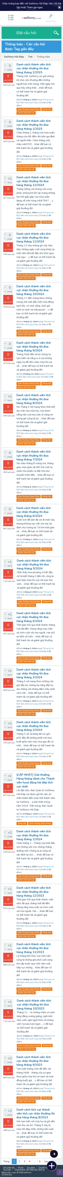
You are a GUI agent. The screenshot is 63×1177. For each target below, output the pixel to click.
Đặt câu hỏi (26, 32)
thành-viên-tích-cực (26, 113)
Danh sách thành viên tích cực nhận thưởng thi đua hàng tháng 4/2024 (33, 617)
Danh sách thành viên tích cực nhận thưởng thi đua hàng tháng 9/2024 (33, 347)
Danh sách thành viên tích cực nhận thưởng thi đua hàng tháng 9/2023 (33, 1061)
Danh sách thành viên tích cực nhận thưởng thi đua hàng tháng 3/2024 (33, 673)
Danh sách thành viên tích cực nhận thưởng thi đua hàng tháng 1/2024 (33, 835)
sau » (47, 1161)
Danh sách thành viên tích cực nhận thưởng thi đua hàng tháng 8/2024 (33, 399)
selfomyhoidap (31, 102)
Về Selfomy (7, 1174)
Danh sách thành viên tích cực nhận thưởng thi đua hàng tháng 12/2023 (33, 892)
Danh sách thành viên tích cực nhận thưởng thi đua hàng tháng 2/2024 (33, 726)
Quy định (31, 1168)
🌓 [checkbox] (54, 1154)
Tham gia (32, 7)
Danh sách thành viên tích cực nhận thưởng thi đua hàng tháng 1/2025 (33, 125)
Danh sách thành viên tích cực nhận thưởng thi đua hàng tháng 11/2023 (33, 948)
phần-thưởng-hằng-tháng (28, 109)
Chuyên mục (43, 1168)
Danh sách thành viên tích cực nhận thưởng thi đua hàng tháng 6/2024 (33, 512)
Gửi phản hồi (9, 1168)
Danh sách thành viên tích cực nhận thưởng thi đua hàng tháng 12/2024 (33, 181)
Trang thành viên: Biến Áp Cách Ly (29, 1170)
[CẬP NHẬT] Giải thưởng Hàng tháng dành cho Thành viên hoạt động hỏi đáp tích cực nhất (35, 780)
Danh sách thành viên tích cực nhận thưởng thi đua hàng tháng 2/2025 (33, 68)
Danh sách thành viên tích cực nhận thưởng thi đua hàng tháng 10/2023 (34, 1004)
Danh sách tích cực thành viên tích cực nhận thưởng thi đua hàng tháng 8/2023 (35, 1113)
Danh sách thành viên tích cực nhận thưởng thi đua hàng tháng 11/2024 (33, 238)
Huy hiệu (7, 1170)
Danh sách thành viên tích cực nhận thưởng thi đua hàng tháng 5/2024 (34, 564)
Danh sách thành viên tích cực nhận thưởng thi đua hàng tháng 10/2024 (33, 290)
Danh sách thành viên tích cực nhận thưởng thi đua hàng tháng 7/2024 (33, 455)
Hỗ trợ (20, 1168)
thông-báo (47, 109)
